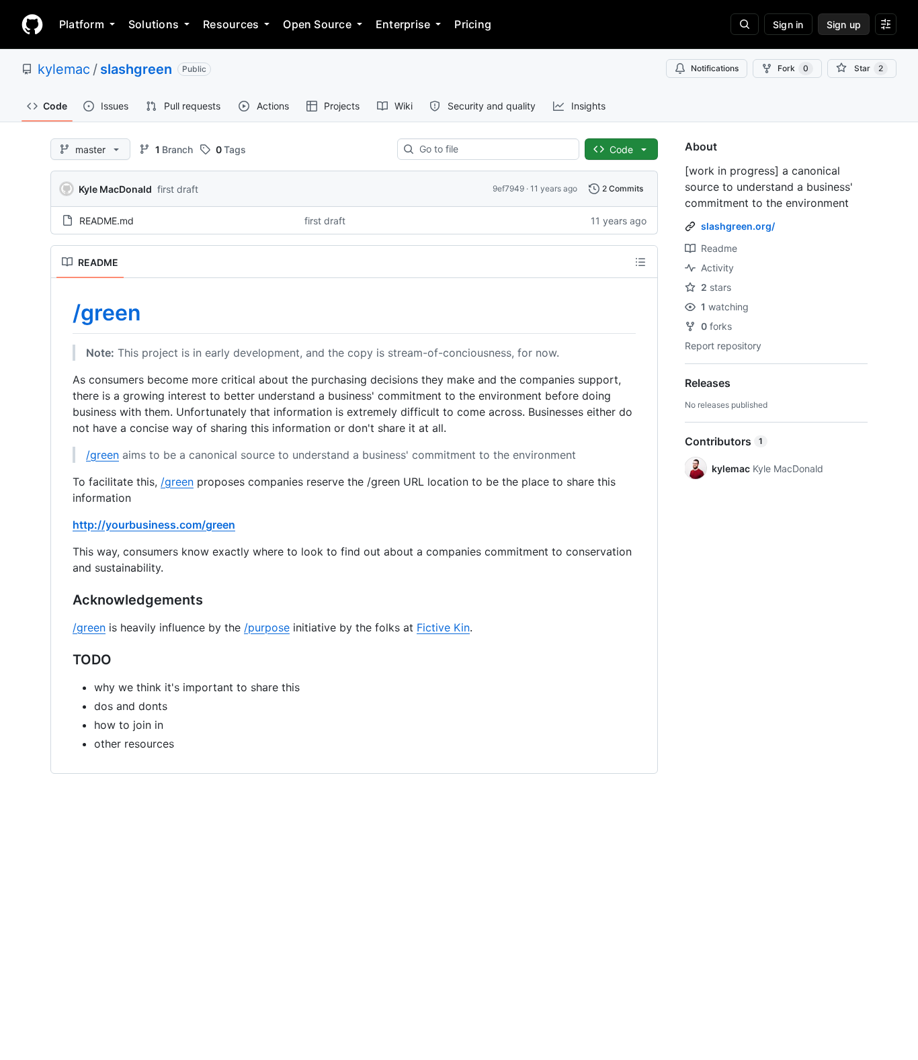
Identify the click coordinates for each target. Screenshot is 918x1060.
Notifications (715, 68)
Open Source (317, 24)
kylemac (64, 69)
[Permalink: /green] (63, 313)
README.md (106, 220)
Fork (793, 68)
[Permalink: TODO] (63, 659)
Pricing (472, 24)
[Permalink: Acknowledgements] (63, 599)
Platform (81, 24)
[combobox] (493, 149)
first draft (177, 189)
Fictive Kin (443, 627)
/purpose (267, 627)
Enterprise (403, 24)
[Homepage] (32, 24)
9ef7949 (508, 188)
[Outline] (640, 262)
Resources (231, 24)
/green (107, 313)
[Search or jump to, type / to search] (745, 24)
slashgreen (136, 69)
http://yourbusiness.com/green (154, 524)
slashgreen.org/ (738, 226)
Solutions (153, 24)
